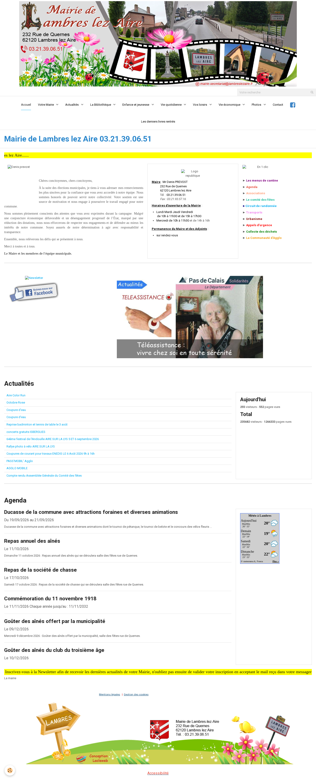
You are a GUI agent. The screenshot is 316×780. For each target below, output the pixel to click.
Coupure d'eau (16, 410)
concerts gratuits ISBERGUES (25, 432)
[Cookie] (10, 770)
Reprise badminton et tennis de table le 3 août (37, 424)
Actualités (72, 104)
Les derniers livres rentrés (158, 121)
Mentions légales (109, 694)
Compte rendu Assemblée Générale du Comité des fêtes (44, 475)
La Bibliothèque (101, 104)
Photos (257, 104)
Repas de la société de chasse (40, 570)
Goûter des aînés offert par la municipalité (54, 621)
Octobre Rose (15, 402)
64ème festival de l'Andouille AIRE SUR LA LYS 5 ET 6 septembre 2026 (52, 439)
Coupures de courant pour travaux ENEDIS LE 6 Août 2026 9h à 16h (50, 453)
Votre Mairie (46, 104)
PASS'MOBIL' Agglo (19, 461)
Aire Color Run (15, 395)
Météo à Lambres (259, 515)
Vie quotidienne (171, 104)
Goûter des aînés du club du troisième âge (54, 650)
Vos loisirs (200, 104)
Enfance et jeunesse (136, 104)
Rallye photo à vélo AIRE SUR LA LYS (30, 446)
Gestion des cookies (136, 694)
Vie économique (230, 104)
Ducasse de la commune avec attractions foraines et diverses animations (91, 512)
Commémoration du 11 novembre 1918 (50, 599)
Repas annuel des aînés (32, 541)
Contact (278, 104)
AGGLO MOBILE (17, 468)
